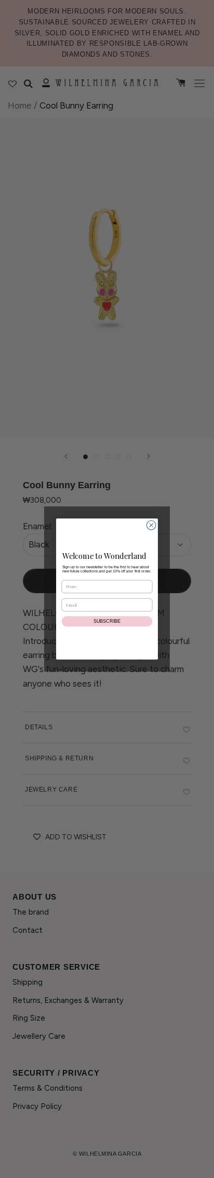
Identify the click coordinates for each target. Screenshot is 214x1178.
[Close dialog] (151, 525)
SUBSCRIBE (107, 621)
